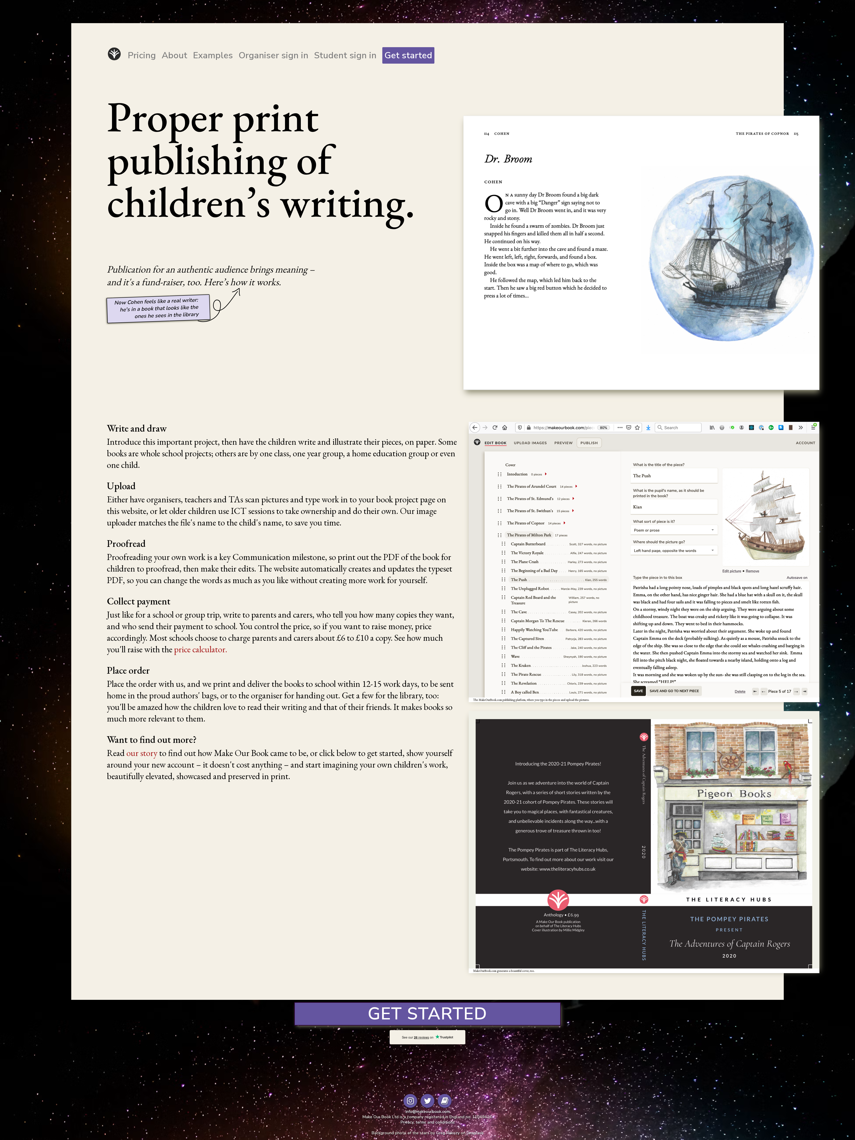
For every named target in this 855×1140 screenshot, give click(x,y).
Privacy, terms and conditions (428, 1122)
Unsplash (475, 1133)
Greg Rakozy (448, 1133)
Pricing (142, 55)
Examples (213, 55)
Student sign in (345, 55)
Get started (408, 55)
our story (141, 753)
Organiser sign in (273, 55)
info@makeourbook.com (427, 1111)
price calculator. (200, 649)
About (174, 55)
